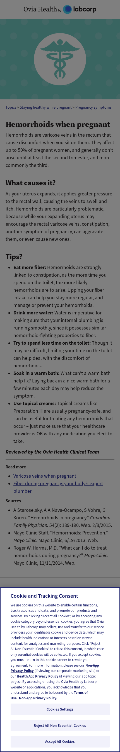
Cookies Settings (60, 709)
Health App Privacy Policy (37, 676)
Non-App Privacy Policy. (38, 698)
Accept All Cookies (60, 741)
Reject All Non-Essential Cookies (60, 725)
